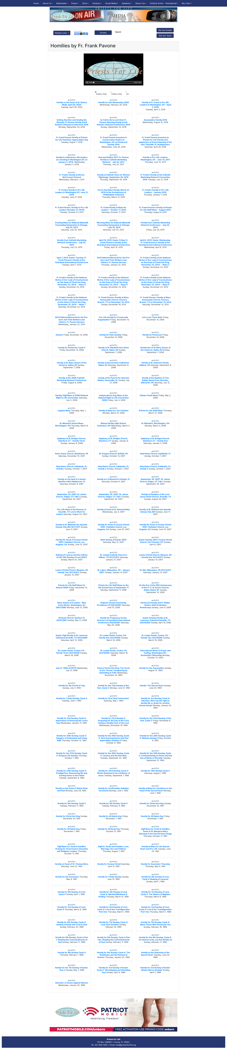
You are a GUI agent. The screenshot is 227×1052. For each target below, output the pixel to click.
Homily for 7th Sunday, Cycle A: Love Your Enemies (113, 923)
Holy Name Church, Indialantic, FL (155, 453)
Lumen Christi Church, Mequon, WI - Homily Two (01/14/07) (71, 571)
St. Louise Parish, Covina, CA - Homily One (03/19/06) (113, 636)
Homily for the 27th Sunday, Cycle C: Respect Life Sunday (71, 754)
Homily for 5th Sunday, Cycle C (113, 803)
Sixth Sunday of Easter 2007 (113, 540)
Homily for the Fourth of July (72, 685)
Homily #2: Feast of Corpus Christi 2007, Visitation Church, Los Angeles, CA (155, 526)
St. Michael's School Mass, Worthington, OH (69, 424)
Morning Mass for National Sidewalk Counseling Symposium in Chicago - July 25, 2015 (113, 225)
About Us (47, 3)
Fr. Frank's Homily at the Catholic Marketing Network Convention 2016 (155, 177)
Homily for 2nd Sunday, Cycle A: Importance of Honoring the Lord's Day (72, 720)
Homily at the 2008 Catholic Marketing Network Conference (71, 379)
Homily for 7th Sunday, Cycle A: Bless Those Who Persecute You (155, 923)
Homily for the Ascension (67, 877)
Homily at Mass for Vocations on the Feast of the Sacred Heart (155, 789)
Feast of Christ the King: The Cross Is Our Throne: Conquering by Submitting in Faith (113, 670)
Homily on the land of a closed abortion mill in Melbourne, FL (71, 480)
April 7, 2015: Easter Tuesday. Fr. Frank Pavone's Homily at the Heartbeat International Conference (71, 260)
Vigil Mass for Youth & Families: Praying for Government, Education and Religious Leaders (71, 848)
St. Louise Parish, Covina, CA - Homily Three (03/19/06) (71, 651)
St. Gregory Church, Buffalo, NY (113, 453)
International (171, 3)
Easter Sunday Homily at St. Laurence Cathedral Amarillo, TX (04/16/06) (155, 620)
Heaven (59, 335)
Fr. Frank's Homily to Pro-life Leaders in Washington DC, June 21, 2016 (71, 192)
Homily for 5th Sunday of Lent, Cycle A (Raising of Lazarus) (155, 878)
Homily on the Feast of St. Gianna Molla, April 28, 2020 (72, 103)
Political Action (157, 3)
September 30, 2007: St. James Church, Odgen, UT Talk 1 (155, 480)
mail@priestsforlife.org (126, 1045)
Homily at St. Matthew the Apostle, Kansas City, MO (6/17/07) (72, 525)
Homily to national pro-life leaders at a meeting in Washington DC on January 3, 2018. (71, 159)
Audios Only (101, 94)
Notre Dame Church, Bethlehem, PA (71, 453)
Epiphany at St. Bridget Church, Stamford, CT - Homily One (155, 439)
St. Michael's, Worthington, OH (155, 423)
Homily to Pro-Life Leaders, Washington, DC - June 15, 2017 (155, 158)
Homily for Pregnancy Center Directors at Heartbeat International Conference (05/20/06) (113, 620)
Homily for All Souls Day (109, 829)
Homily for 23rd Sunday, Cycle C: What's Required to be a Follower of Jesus (113, 773)
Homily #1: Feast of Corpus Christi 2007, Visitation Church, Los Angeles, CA (113, 526)
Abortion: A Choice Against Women (71, 983)
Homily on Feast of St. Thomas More (71, 864)
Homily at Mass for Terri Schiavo (114, 410)
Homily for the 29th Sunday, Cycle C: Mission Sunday (155, 737)
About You (140, 3)
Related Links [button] (61, 33)
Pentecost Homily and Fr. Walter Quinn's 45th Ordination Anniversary (155, 605)
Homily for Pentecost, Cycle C (71, 347)
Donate (103, 32)
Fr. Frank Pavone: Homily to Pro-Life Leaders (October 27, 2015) (71, 208)
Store (84, 3)
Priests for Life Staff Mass (151, 410)
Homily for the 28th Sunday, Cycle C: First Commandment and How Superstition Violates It (113, 738)
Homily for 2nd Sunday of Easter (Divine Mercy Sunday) (155, 968)
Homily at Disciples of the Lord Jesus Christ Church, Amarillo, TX (155, 495)
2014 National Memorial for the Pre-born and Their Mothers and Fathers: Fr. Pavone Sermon (71, 319)
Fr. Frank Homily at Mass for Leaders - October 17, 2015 (113, 208)
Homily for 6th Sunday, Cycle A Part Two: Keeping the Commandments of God (113, 939)
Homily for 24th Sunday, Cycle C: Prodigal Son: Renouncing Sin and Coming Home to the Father (71, 773)
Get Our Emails (165, 30)
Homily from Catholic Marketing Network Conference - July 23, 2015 (71, 242)
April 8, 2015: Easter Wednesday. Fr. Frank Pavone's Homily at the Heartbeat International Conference (155, 242)
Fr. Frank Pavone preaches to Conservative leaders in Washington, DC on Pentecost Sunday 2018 (113, 141)
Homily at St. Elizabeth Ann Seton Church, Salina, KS (113, 348)
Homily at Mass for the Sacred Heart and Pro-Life (154, 847)
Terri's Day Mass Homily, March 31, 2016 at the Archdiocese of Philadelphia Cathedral (113, 192)
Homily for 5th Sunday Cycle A (72, 952)
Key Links (186, 3)
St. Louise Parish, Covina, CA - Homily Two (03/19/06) (155, 636)
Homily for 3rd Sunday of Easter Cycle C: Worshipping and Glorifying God (113, 970)
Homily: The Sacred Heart (152, 685)
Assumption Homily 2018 (155, 120)
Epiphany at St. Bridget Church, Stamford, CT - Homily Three (71, 439)
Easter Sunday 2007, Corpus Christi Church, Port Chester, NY (155, 541)
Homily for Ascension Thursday (155, 864)
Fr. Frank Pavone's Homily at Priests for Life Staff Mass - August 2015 (155, 208)
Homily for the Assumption (151, 668)
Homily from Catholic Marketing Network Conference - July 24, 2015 (155, 225)
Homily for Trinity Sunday (109, 877)
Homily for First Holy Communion (113, 698)
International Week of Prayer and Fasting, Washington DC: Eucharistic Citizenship (155, 652)
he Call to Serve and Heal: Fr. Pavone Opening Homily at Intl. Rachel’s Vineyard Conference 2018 (113, 122)
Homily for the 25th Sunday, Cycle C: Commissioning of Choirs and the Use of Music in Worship (155, 755)
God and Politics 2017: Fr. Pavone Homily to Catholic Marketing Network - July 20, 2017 (113, 159)
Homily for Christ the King (152, 803)
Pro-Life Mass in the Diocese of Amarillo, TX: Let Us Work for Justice (71, 511)
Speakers (126, 3)
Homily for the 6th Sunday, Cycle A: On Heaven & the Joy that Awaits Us (155, 938)
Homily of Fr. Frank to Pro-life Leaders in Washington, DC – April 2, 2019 (155, 104)
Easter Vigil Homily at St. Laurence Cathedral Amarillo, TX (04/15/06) (71, 636)
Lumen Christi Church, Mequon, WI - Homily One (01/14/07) (155, 556)
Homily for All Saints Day (110, 816)
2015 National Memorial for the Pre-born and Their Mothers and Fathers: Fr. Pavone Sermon (113, 260)
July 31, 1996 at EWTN (66, 668)
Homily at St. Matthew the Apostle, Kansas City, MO (155, 510)
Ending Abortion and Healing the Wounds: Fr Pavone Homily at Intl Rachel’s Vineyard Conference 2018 (71, 122)
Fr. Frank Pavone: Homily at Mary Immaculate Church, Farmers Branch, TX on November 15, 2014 (155, 299)
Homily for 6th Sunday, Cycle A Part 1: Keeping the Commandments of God (71, 939)
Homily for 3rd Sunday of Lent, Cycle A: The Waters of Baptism (155, 893)
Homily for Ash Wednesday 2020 (113, 102)
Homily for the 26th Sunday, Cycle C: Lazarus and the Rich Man (113, 754)
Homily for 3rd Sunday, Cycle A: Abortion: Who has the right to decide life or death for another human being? (154, 702)
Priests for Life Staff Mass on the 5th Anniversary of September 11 (113, 586)
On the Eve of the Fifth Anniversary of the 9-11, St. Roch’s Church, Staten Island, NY (155, 587)
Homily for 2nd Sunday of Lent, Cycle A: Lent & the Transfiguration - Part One (113, 909)
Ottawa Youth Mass (149, 395)
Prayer (74, 3)
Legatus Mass (64, 410)
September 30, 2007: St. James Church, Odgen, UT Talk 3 (113, 495)
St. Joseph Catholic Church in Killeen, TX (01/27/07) (113, 556)
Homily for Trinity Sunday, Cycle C (71, 698)
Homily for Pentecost (152, 335)
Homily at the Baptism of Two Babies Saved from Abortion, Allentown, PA (155, 380)
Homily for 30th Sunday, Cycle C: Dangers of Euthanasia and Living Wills (71, 738)
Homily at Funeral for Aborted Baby (113, 509)
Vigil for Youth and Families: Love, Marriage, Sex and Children (113, 847)
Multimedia (61, 3)
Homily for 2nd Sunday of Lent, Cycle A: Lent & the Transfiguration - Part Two (155, 909)
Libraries (96, 3)
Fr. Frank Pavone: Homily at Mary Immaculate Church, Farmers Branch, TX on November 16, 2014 (113, 299)
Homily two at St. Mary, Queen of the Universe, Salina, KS (155, 348)
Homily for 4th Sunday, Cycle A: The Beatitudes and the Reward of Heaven (113, 954)
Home (36, 3)
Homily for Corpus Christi (109, 864)
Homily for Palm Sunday (110, 335)
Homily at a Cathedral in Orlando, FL (113, 479)
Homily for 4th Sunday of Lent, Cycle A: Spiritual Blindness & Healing (113, 894)
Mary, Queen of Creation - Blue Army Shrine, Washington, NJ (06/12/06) (71, 605)
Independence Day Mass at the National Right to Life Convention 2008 (113, 397)
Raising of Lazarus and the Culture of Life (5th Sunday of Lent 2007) (72, 556)
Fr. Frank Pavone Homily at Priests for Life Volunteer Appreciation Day (71, 138)
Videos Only (116, 94)
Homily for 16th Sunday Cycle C (155, 771)
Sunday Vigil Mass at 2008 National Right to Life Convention (71, 396)
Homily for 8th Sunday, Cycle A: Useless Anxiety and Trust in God (71, 923)
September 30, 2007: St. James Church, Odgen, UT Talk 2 (71, 495)
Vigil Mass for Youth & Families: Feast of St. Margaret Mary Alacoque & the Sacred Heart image (155, 831)
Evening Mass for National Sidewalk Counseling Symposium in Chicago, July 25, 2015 (71, 225)
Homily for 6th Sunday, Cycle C (71, 803)
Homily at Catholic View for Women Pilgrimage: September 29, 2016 (113, 176)
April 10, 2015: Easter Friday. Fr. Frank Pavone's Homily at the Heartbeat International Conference (113, 242)
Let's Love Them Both (152, 317)
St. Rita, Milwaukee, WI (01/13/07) (155, 570)
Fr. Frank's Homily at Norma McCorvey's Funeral (71, 176)
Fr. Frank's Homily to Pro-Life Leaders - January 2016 (155, 191)
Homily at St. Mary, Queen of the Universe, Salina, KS (72, 364)
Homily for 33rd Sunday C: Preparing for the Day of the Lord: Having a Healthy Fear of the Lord (113, 720)
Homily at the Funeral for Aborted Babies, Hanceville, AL (113, 379)
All (127, 94)
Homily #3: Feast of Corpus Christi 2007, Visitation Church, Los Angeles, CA (71, 542)
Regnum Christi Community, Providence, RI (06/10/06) (112, 603)
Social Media (111, 3)
